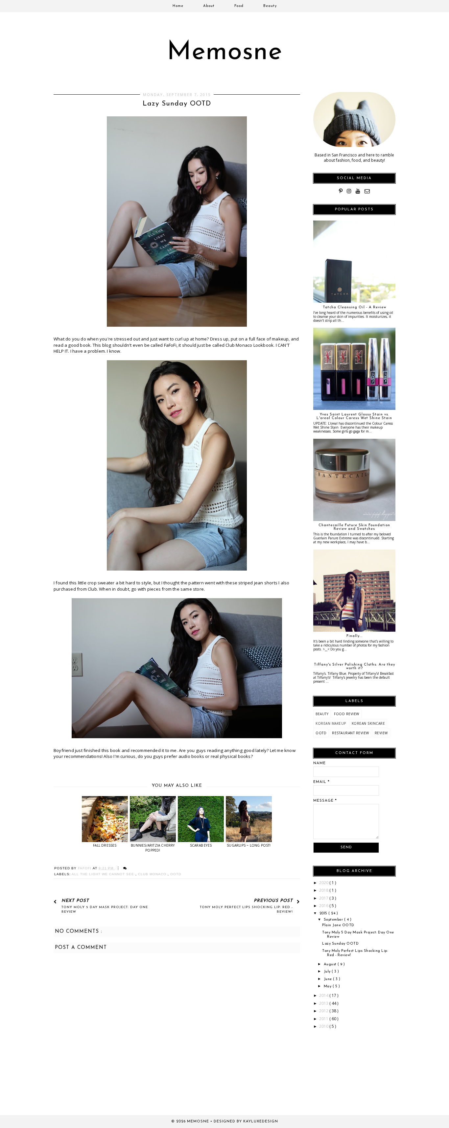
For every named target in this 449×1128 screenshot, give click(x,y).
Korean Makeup (331, 723)
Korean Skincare (368, 723)
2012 (324, 1011)
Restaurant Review (350, 733)
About (209, 6)
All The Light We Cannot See (103, 874)
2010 (324, 1026)
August (331, 964)
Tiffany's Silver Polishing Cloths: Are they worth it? (354, 666)
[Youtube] (358, 191)
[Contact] (367, 191)
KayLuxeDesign (260, 1121)
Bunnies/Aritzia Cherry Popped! (153, 847)
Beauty (270, 6)
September (334, 920)
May (328, 986)
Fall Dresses (104, 845)
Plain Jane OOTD (338, 925)
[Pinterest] (341, 191)
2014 (324, 995)
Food (239, 6)
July (328, 972)
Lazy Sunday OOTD (340, 944)
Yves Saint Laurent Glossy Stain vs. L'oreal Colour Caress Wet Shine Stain (354, 416)
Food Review (346, 714)
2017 (324, 898)
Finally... (354, 636)
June (328, 979)
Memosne (224, 52)
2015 (324, 913)
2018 (324, 890)
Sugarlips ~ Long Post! (249, 845)
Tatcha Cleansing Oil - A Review (354, 307)
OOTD (175, 874)
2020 (324, 882)
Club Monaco (153, 874)
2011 (324, 1019)
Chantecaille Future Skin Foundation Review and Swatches (354, 527)
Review (381, 733)
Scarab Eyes (201, 845)
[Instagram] (349, 191)
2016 (324, 905)
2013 (324, 1003)
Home (178, 6)
